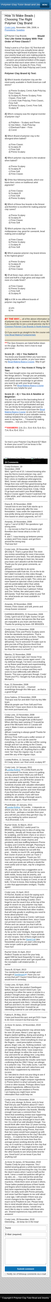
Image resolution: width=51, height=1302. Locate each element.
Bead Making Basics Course (21, 362)
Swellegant (19, 975)
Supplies (20, 30)
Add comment (39, 465)
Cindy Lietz (10, 27)
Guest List (30, 939)
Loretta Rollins (13, 770)
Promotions (10, 30)
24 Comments (11, 462)
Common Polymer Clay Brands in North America (27, 326)
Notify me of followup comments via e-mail (26, 1274)
